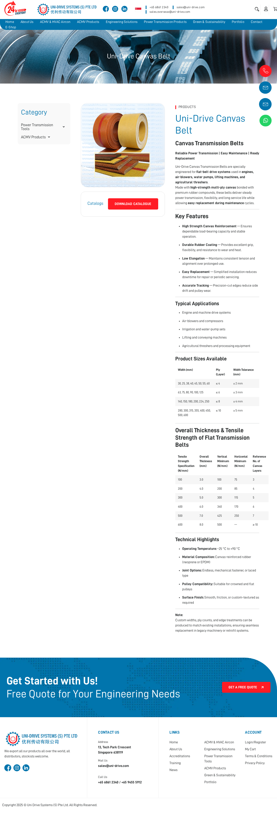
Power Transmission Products (165, 22)
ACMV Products (88, 22)
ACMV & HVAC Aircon (55, 22)
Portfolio (238, 22)
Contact (257, 22)
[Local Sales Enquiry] (265, 87)
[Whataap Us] (265, 120)
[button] (44, 127)
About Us (27, 22)
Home (9, 22)
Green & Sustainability (209, 22)
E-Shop (10, 27)
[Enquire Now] (265, 70)
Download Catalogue (133, 204)
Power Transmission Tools (37, 127)
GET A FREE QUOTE (243, 687)
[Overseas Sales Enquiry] (265, 104)
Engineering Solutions (122, 22)
